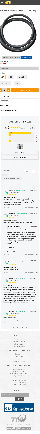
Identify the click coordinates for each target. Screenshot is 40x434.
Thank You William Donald (11, 179)
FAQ (18, 359)
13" (11, 77)
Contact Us (18, 354)
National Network (18, 344)
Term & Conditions (19, 362)
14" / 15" (21, 77)
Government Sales (18, 346)
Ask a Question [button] (21, 157)
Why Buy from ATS (18, 341)
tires (4, 175)
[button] (37, 207)
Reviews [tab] (4, 163)
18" (17, 83)
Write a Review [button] (20, 153)
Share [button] (7, 207)
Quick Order (19, 356)
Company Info (18, 339)
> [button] (26, 327)
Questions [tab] (17, 163)
